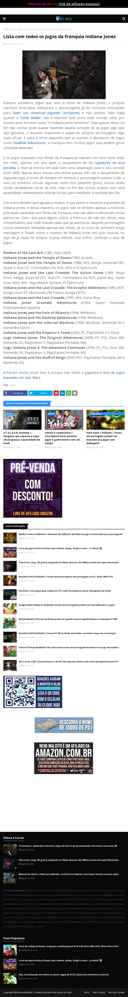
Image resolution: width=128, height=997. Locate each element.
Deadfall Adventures (29, 143)
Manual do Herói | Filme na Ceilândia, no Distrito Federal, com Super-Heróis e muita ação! (69, 874)
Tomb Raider (30, 118)
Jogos (19, 29)
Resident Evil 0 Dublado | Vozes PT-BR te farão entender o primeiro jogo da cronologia (67, 633)
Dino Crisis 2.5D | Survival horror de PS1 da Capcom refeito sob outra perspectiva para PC (68, 661)
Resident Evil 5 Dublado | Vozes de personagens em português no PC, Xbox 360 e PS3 (66, 576)
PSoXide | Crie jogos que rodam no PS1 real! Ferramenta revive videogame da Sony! (65, 590)
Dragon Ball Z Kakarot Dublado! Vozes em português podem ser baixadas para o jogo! (67, 604)
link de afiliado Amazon (79, 4)
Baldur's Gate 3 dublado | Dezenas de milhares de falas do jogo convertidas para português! (71, 534)
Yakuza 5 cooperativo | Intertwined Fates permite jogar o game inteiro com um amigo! (62, 438)
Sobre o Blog (98, 992)
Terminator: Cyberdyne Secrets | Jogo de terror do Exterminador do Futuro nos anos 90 (68, 845)
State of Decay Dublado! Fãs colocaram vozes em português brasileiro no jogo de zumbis (68, 647)
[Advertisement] (64, 803)
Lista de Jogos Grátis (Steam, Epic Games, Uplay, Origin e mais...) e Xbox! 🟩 (60, 548)
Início (86, 992)
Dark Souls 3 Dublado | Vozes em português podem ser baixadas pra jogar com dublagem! (104, 438)
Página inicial (9, 29)
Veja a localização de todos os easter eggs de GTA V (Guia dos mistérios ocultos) (63, 974)
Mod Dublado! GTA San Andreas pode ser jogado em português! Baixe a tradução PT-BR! (68, 619)
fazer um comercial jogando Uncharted (46, 113)
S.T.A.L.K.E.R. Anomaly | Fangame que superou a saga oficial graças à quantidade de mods (21, 438)
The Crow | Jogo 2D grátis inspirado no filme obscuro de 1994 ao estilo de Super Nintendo (69, 562)
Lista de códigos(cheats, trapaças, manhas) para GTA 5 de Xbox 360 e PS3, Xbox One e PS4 (68, 946)
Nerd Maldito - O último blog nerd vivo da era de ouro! (46, 992)
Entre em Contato (116, 992)
